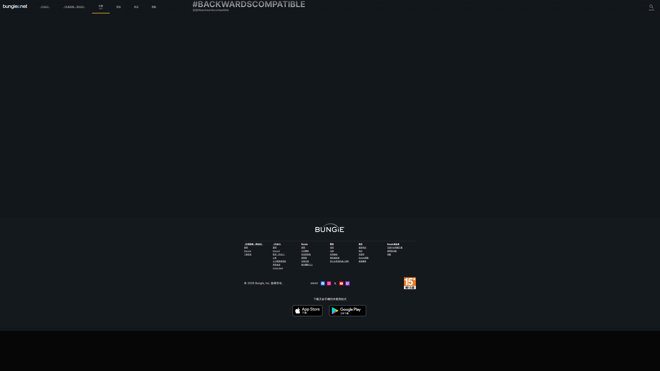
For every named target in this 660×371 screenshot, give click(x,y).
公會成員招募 (203, 91)
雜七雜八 (200, 98)
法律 (332, 251)
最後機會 (362, 261)
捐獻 (389, 254)
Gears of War (271, 103)
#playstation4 (362, 180)
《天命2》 (45, 6)
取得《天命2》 (279, 254)
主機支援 (200, 80)
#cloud (359, 142)
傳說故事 (200, 34)
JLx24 (309, 192)
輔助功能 (200, 61)
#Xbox (376, 64)
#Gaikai (367, 142)
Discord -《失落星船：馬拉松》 (215, 106)
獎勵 (154, 6)
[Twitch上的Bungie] (347, 283)
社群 (101, 5)
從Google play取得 (348, 310)
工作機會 (305, 251)
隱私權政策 (334, 258)
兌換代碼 (305, 261)
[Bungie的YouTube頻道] (341, 283)
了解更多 (248, 254)
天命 (197, 95)
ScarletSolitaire (272, 145)
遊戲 (197, 38)
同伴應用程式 (203, 87)
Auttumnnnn (270, 67)
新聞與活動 (392, 251)
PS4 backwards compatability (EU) (285, 141)
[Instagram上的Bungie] (329, 283)
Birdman (309, 76)
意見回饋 (200, 27)
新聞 (246, 247)
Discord (247, 251)
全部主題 (200, 19)
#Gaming (368, 64)
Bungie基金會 (393, 244)
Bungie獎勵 (363, 258)
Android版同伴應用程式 (209, 72)
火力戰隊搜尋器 (279, 261)
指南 (332, 247)
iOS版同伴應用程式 (207, 68)
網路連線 (200, 49)
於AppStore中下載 (310, 310)
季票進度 (276, 264)
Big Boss (268, 183)
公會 (275, 258)
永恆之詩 (200, 53)
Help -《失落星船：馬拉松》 (212, 102)
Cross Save (278, 268)
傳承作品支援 (203, 83)
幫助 (118, 6)
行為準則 (199, 111)
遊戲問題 (200, 57)
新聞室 (304, 258)
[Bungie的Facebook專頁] (323, 283)
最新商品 (362, 247)
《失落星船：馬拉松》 (74, 6)
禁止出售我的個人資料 (339, 261)
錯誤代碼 (200, 46)
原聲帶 (361, 254)
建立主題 (270, 45)
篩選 (280, 45)
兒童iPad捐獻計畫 (395, 247)
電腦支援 (200, 76)
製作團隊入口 (307, 264)
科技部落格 (306, 254)
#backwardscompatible (391, 64)
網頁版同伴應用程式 (207, 64)
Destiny (15, 6)
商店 (136, 6)
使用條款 (334, 254)
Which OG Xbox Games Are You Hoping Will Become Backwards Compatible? (313, 64)
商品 (360, 251)
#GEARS (321, 103)
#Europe (328, 142)
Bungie (304, 244)
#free (292, 103)
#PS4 (321, 142)
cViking (267, 106)
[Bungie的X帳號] (335, 283)
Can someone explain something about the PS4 (293, 180)
